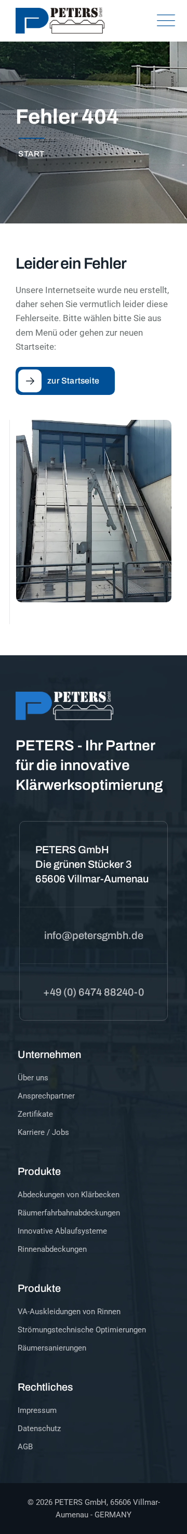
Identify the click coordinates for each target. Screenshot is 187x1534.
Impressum (37, 1410)
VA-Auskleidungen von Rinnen (69, 1311)
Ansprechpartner (46, 1096)
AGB (25, 1446)
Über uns (33, 1077)
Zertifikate (35, 1114)
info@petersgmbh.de (93, 935)
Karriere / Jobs (43, 1132)
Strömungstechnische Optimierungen (82, 1329)
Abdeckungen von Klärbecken (68, 1194)
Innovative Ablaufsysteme (62, 1231)
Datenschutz (39, 1428)
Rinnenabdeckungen (52, 1249)
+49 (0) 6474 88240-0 (93, 992)
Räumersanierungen (52, 1348)
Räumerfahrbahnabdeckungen (69, 1213)
